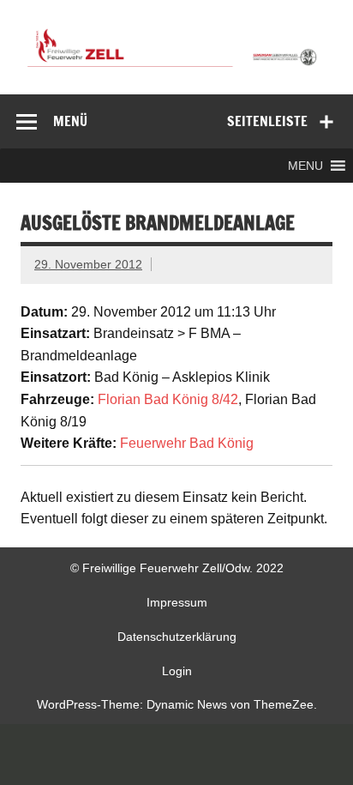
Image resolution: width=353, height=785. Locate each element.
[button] (305, 165)
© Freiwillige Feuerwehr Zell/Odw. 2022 (177, 568)
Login (177, 671)
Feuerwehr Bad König (187, 443)
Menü (70, 121)
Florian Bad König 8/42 (168, 399)
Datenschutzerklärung (176, 637)
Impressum (177, 602)
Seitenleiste (267, 121)
